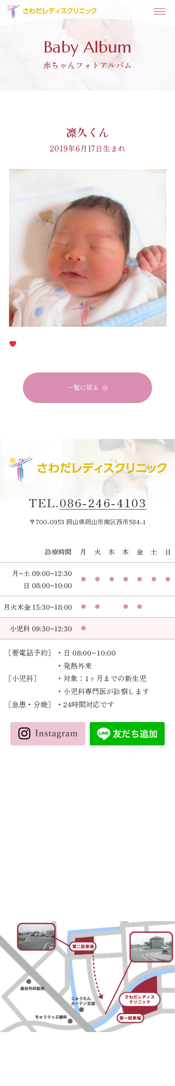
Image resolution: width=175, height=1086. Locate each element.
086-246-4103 (103, 503)
